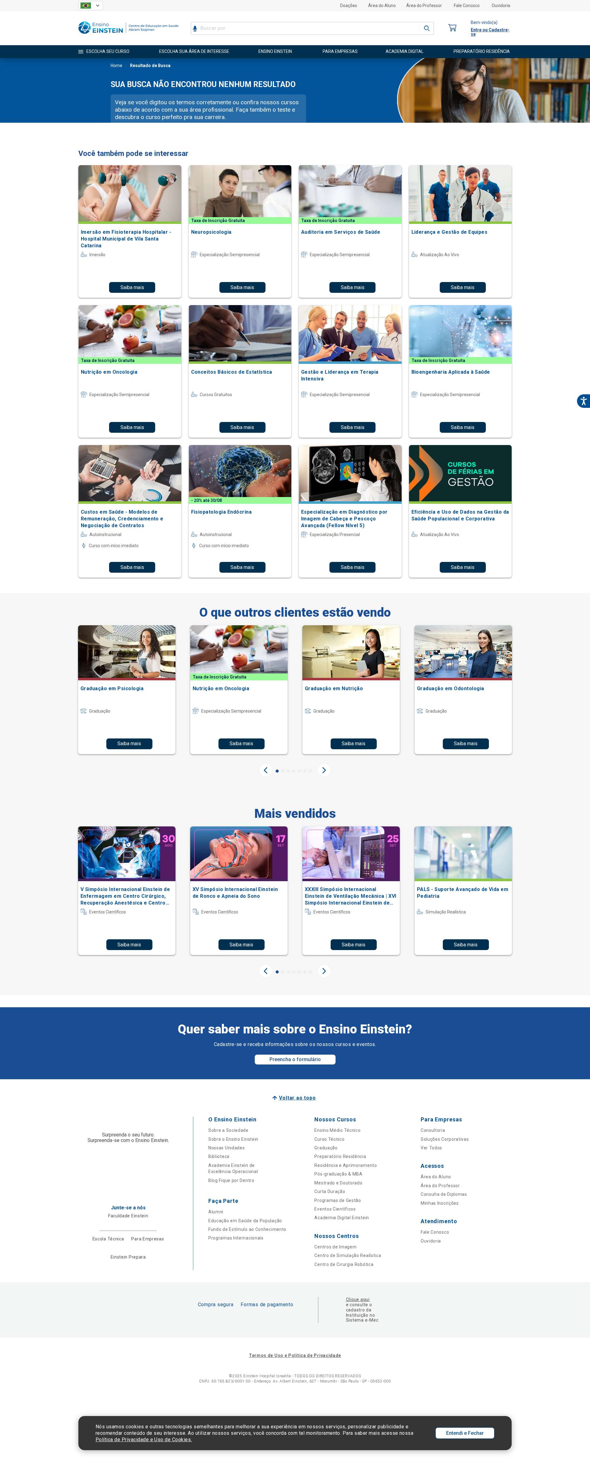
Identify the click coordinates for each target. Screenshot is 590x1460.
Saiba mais (132, 287)
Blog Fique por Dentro (231, 1180)
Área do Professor (424, 5)
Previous (266, 770)
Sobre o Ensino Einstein (233, 1139)
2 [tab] (282, 771)
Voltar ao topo (297, 1098)
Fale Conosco (467, 5)
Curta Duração (329, 1191)
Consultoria (433, 1130)
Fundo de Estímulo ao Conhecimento (247, 1229)
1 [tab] (277, 771)
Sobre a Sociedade (228, 1130)
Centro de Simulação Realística (347, 1255)
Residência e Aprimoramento (345, 1165)
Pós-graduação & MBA (338, 1174)
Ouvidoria (501, 5)
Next (324, 770)
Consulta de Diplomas (444, 1194)
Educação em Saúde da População (245, 1220)
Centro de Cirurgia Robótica (343, 1264)
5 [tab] (299, 771)
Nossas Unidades (226, 1147)
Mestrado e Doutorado (338, 1182)
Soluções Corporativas (445, 1139)
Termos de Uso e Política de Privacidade (295, 1355)
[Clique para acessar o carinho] (452, 28)
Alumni (215, 1211)
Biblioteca (219, 1156)
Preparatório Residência (340, 1156)
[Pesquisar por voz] (195, 28)
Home (116, 65)
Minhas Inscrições (440, 1203)
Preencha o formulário (295, 1059)
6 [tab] (304, 771)
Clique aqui (358, 1299)
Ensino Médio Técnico (337, 1130)
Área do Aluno (382, 5)
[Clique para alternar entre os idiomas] (90, 5)
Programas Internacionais (236, 1237)
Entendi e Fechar (465, 1433)
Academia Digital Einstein (341, 1217)
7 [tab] (310, 771)
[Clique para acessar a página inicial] (128, 35)
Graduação (325, 1147)
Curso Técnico (329, 1139)
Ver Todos (431, 1147)
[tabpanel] (126, 689)
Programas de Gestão (337, 1200)
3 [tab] (288, 771)
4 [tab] (293, 771)
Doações (348, 5)
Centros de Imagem (335, 1246)
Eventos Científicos (335, 1209)
